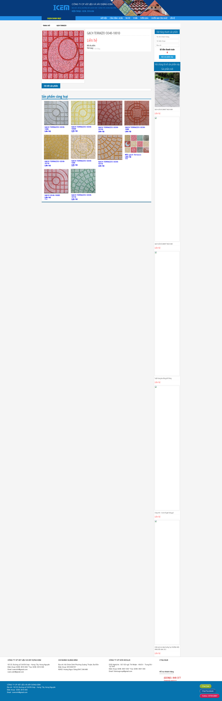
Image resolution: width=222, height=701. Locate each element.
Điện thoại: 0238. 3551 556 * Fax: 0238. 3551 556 (127, 669)
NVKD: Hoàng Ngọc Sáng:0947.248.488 (73, 669)
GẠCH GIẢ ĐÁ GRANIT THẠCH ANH (164, 109)
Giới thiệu (103, 18)
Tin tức (127, 18)
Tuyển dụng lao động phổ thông (163, 378)
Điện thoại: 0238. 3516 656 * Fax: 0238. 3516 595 (26, 667)
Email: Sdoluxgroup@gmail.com (120, 671)
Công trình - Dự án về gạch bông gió (164, 513)
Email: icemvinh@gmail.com (18, 669)
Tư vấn (135, 18)
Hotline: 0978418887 (209, 696)
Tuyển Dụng (144, 18)
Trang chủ (46, 25)
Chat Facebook (208, 691)
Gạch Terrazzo (61, 25)
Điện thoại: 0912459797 (67, 667)
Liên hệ (172, 18)
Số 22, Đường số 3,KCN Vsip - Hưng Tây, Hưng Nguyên (29, 665)
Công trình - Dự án (116, 18)
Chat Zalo (205, 686)
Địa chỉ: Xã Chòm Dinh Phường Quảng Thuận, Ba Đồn (78, 665)
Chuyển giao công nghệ (159, 18)
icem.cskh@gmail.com (16, 672)
